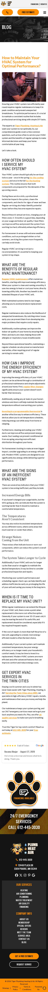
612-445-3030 (19, 730)
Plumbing (24, 896)
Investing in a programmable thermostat (21, 411)
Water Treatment (24, 900)
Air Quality (24, 903)
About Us (24, 919)
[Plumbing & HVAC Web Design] (44, 988)
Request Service (24, 964)
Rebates (44, 4)
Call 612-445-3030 (24, 827)
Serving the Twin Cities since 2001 (22, 693)
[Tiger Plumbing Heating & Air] (24, 853)
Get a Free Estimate (24, 956)
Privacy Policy (15, 988)
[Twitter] (21, 875)
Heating (24, 890)
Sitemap (5, 988)
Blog (24, 942)
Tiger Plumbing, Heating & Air (29, 125)
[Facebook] (17, 875)
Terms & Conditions (26, 988)
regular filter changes (33, 386)
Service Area (24, 935)
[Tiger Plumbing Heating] (6, 5)
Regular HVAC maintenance (15, 279)
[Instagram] (25, 875)
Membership (24, 922)
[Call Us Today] (7, 12)
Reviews (24, 929)
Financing (35, 4)
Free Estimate (28, 12)
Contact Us (24, 938)
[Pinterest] (30, 875)
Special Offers (24, 925)
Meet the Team (24, 932)
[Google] (34, 875)
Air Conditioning (24, 893)
